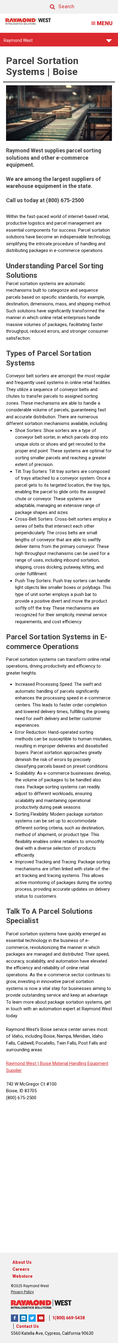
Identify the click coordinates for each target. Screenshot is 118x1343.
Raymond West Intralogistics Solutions (14, 1318)
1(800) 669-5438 (68, 1317)
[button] (56, 7)
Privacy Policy (22, 1292)
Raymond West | (22, 1063)
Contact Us (27, 1326)
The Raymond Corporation (40, 1318)
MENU (105, 23)
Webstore (22, 1276)
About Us (21, 1262)
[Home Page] (28, 21)
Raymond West (18, 42)
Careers (20, 1269)
